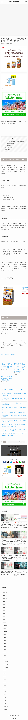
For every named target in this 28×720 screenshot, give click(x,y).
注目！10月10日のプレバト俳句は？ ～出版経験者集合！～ (14, 408)
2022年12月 (5, 691)
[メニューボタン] (2, 2)
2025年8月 (5, 604)
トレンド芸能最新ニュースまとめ (13, 389)
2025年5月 (5, 613)
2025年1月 (5, 622)
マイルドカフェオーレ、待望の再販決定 (14, 141)
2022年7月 (5, 700)
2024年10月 (5, 631)
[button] (4, 462)
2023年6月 (5, 679)
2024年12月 (5, 625)
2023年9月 (5, 670)
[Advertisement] (14, 20)
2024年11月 (5, 628)
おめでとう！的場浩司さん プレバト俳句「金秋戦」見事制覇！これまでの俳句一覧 (14, 425)
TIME (4, 43)
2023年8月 (5, 673)
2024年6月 (5, 643)
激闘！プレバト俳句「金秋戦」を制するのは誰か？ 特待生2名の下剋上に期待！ (14, 434)
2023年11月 (5, 664)
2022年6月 (5, 703)
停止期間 (9, 145)
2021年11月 (5, 706)
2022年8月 (5, 697)
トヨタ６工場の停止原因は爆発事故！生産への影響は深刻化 (6, 378)
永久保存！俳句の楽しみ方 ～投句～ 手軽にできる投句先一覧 (14, 399)
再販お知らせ (21, 441)
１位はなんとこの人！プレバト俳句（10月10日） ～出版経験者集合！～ (14, 403)
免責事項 (18, 715)
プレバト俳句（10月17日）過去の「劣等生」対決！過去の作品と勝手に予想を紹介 (14, 394)
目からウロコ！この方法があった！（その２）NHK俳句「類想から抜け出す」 (14, 416)
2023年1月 (5, 688)
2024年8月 (5, 637)
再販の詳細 (9, 147)
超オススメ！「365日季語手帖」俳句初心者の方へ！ (14, 412)
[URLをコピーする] (23, 462)
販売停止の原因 (10, 143)
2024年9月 (5, 634)
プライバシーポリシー (12, 715)
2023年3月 (5, 682)
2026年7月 (5, 595)
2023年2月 (5, 685)
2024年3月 (5, 652)
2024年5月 (5, 646)
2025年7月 (5, 607)
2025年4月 (5, 616)
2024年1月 (5, 658)
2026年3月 (5, 601)
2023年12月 (5, 661)
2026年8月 (5, 592)
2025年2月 (5, 619)
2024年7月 (5, 640)
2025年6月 (5, 610)
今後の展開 (7, 149)
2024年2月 (5, 655)
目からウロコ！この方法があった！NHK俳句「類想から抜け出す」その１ (14, 420)
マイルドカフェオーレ (13, 441)
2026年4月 (5, 598)
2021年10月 (5, 709)
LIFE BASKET (14, 2)
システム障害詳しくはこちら (8, 354)
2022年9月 (5, 694)
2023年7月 (5, 676)
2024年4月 (5, 649)
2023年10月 (5, 667)
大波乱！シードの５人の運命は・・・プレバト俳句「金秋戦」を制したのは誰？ (13, 430)
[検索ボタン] (26, 2)
